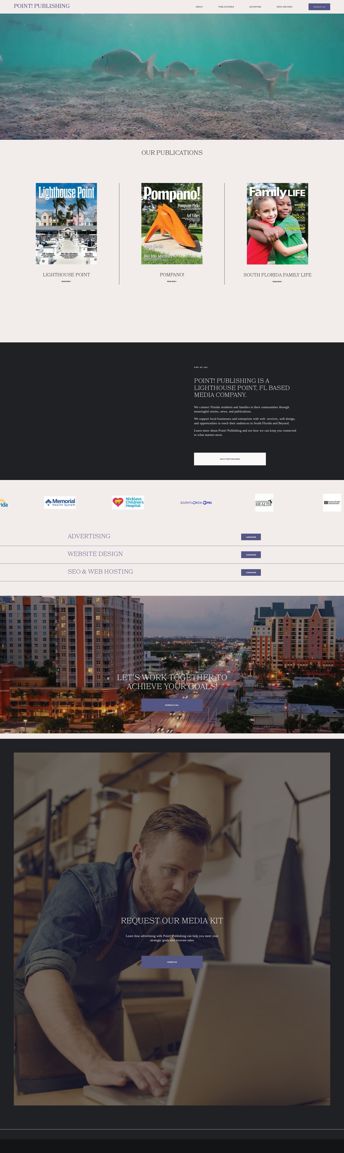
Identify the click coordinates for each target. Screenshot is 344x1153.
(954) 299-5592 (284, 7)
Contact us (319, 7)
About (199, 7)
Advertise (255, 7)
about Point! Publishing (230, 459)
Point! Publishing (42, 6)
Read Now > (66, 281)
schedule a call (172, 705)
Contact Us (172, 962)
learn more (251, 537)
